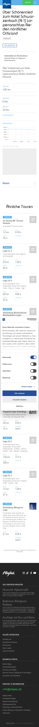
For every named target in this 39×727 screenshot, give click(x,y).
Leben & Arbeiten (8, 651)
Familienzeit (7, 645)
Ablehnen (19, 406)
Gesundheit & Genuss (10, 642)
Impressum (6, 713)
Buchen (27, 2)
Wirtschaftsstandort (9, 667)
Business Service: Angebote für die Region (17, 673)
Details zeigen (27, 387)
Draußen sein (7, 639)
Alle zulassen (20, 393)
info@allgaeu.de (12, 689)
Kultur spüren (7, 648)
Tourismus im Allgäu (9, 670)
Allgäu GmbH (7, 696)
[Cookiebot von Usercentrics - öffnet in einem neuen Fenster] (28, 319)
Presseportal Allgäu (9, 698)
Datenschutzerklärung (10, 701)
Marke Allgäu (7, 664)
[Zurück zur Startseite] (19, 4)
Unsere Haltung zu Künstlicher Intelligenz (17, 710)
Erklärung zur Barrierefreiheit (12, 707)
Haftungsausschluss (9, 704)
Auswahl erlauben (19, 400)
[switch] (33, 364)
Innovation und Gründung (11, 676)
